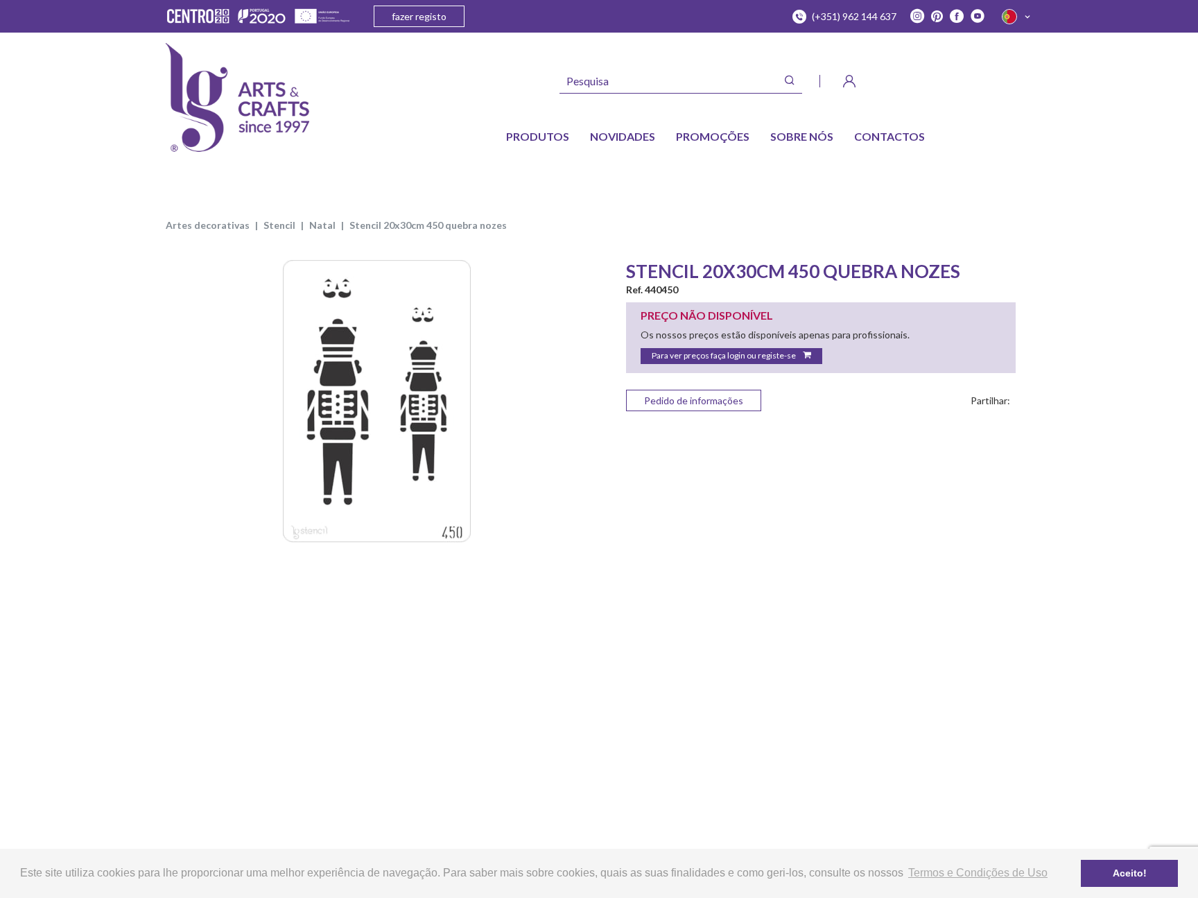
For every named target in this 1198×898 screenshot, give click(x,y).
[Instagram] (917, 16)
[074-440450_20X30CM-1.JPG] (377, 401)
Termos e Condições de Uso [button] (978, 873)
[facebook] (957, 16)
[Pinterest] (937, 16)
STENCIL (279, 225)
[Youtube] (977, 16)
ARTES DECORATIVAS (208, 225)
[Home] (237, 97)
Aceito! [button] (1130, 873)
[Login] (849, 81)
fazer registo (419, 16)
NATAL (322, 225)
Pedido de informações (693, 400)
